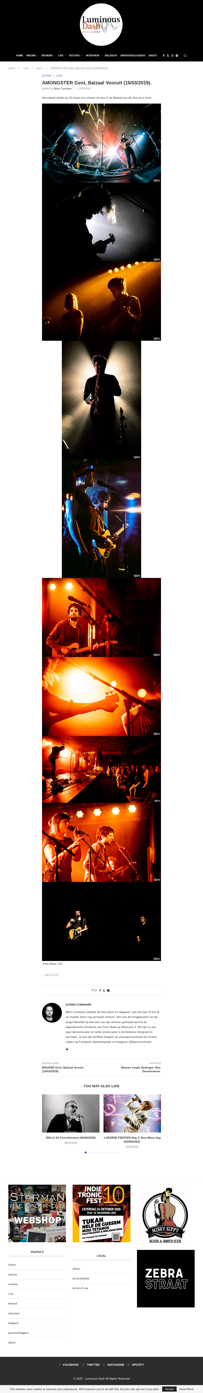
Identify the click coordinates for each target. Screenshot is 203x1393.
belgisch (13, 1323)
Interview (92, 55)
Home (19, 55)
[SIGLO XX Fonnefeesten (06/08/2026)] (71, 1113)
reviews (13, 1284)
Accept (169, 1389)
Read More (186, 1389)
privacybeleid (81, 1278)
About (152, 55)
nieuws (31, 55)
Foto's (39, 68)
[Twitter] (168, 55)
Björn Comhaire (63, 88)
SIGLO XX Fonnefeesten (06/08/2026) (71, 1137)
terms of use (80, 1288)
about (11, 1342)
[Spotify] (177, 55)
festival (12, 1303)
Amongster (52, 975)
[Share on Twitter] (103, 990)
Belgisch (111, 55)
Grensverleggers (132, 55)
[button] (47, 1123)
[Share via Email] (108, 990)
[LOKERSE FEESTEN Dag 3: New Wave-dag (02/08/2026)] (132, 1113)
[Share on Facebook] (100, 990)
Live (60, 55)
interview (13, 1313)
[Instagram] (172, 55)
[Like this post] (95, 990)
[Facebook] (164, 55)
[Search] (185, 55)
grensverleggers (18, 1332)
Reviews (47, 55)
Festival (74, 55)
